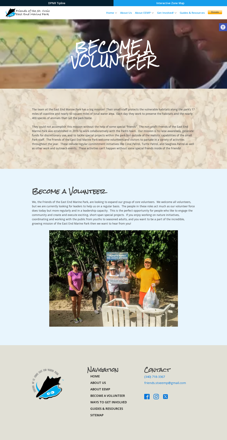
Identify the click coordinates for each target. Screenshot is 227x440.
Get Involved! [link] (165, 12)
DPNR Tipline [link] (56, 3)
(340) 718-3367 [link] (154, 377)
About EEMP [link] (143, 12)
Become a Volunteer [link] (107, 396)
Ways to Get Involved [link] (108, 402)
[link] (223, 27)
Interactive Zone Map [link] (170, 3)
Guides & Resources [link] (192, 12)
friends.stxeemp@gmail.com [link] (165, 383)
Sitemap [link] (96, 415)
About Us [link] (126, 12)
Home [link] (110, 12)
